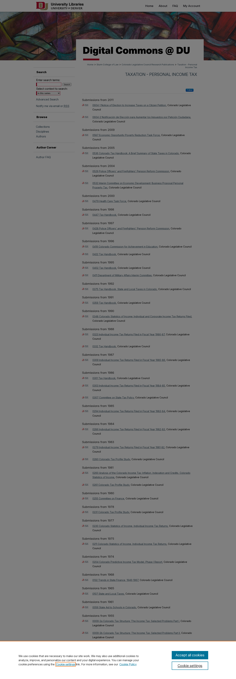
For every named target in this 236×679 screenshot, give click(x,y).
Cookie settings (65, 664)
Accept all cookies (190, 655)
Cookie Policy (128, 664)
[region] (118, 660)
